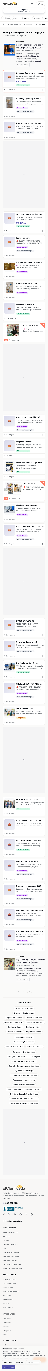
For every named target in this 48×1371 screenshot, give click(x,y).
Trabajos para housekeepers (24, 1080)
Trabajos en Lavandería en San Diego (24, 1094)
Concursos (7, 1322)
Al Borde (6, 1303)
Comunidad (7, 1318)
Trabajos (6, 1240)
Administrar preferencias (13, 1362)
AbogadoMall (8, 1299)
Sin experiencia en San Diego (24, 1052)
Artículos (6, 1326)
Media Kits (6, 1236)
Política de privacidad (11, 1256)
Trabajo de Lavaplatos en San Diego (24, 1099)
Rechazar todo (33, 1362)
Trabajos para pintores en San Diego (24, 1103)
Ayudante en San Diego (24, 1071)
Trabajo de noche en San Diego (24, 1061)
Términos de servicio (10, 1244)
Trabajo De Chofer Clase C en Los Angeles (24, 1057)
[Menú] (40, 3)
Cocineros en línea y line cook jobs (24, 1075)
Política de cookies (10, 1260)
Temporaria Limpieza (34, 1046)
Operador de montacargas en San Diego (24, 1066)
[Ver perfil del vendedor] (6, 326)
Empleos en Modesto (15, 1032)
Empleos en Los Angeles (24, 1008)
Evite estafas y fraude (11, 1252)
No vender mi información (12, 1268)
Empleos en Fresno (15, 1027)
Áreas (5, 1334)
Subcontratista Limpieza (14, 1046)
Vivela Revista (8, 1307)
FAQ (4, 1345)
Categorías (7, 1330)
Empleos (29, 24)
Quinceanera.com (9, 1283)
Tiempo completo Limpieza (24, 1042)
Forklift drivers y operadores (24, 1085)
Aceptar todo (9, 1367)
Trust (4, 1248)
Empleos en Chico (33, 1027)
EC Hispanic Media (9, 1279)
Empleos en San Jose (34, 1018)
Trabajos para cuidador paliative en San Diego (24, 1089)
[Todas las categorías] (31, 3)
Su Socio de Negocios (11, 1291)
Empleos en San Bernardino (24, 1013)
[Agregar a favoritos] (42, 89)
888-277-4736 (12, 1203)
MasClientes (7, 1295)
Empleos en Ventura (33, 1032)
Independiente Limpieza (24, 1037)
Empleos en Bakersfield (35, 1022)
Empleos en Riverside (14, 1018)
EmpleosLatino (8, 1287)
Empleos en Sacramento (13, 1022)
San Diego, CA (15, 24)
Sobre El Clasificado (10, 1232)
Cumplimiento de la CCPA (12, 1264)
